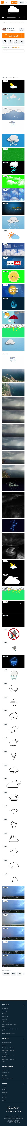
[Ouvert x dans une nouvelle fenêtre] (18, 1111)
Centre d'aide (5, 1070)
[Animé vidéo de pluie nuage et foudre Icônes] (13, 647)
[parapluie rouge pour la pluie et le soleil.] (13, 317)
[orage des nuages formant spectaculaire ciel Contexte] (13, 498)
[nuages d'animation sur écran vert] (13, 181)
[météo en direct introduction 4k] (13, 262)
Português (5, 1092)
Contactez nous (6, 1072)
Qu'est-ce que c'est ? (16, 47)
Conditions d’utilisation (13, 1120)
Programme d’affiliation (8, 1047)
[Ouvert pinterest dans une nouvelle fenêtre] (13, 1111)
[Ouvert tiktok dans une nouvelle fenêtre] (15, 1111)
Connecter (21, 2)
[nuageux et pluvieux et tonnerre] (13, 892)
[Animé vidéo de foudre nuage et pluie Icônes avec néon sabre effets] (13, 661)
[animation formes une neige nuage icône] (13, 675)
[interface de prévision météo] (13, 249)
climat (19, 973)
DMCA (3, 1045)
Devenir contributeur (7, 1078)
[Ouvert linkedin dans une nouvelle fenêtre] (11, 1111)
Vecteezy (4, 1011)
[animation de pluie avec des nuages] (13, 113)
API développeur (6, 1021)
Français (4, 1097)
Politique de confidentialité (14, 1121)
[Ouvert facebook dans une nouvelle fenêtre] (6, 1111)
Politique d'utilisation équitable (13, 1122)
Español (4, 1089)
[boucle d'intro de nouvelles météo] (13, 208)
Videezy (4, 1013)
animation (6, 973)
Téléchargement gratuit (13, 35)
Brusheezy (5, 1008)
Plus (3, 1100)
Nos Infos (4, 1075)
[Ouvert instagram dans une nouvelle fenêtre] (8, 1111)
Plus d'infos (6, 51)
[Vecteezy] (2, 2)
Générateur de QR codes (8, 1033)
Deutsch (4, 1095)
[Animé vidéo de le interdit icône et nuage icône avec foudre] (13, 634)
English (4, 1087)
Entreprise (5, 1016)
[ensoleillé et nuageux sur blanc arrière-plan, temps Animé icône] (13, 235)
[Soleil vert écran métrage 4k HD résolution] (13, 276)
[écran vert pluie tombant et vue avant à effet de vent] (13, 154)
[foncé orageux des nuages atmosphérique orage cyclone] (13, 511)
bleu (13, 973)
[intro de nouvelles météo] (13, 290)
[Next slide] (22, 973)
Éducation (4, 1019)
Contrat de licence (6, 1042)
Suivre (21, 30)
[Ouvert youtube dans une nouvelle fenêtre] (20, 1111)
